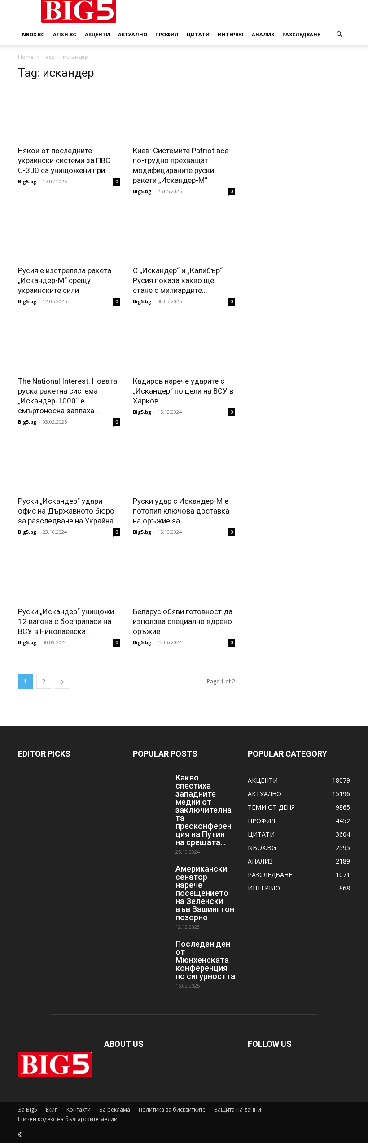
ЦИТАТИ (198, 34)
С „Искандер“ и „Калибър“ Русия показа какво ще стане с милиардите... (178, 280)
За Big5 (27, 1109)
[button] (339, 35)
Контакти (78, 1109)
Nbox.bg (33, 34)
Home (26, 57)
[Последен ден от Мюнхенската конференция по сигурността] (151, 952)
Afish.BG (65, 34)
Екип (52, 1109)
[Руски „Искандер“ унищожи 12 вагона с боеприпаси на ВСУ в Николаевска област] (69, 575)
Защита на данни (237, 1109)
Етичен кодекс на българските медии (68, 1119)
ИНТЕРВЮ (231, 34)
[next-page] (62, 681)
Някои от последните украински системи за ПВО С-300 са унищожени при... (64, 160)
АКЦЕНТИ (97, 34)
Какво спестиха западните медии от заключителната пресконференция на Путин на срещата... (203, 810)
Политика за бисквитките (172, 1109)
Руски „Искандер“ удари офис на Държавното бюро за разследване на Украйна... (68, 510)
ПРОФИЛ (167, 34)
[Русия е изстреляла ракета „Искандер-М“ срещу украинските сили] (69, 234)
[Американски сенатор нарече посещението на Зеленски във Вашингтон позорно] (151, 877)
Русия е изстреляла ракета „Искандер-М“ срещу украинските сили (64, 280)
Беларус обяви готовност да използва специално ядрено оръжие (182, 621)
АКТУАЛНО (132, 34)
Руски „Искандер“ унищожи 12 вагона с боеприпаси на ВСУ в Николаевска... (66, 621)
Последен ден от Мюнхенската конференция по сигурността (205, 960)
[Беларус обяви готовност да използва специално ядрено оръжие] (184, 575)
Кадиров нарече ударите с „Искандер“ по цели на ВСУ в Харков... (183, 391)
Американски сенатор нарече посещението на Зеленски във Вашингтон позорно (204, 893)
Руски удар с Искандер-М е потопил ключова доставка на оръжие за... (181, 510)
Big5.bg (27, 181)
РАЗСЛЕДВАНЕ (301, 34)
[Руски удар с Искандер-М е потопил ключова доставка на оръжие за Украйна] (184, 465)
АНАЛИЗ (263, 34)
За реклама (114, 1109)
